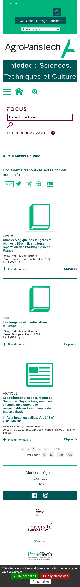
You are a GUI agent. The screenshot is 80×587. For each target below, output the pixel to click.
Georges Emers (33, 426)
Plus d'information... (20, 268)
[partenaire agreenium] (40, 541)
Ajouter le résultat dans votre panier (18, 184)
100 (60, 454)
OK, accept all (26, 576)
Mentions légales (40, 472)
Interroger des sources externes (50, 184)
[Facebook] (34, 495)
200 (69, 454)
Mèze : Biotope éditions (17, 334)
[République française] (40, 512)
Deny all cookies (56, 576)
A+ (15, 3)
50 (51, 454)
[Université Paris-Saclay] (40, 527)
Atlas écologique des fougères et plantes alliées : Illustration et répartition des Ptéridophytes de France (27, 245)
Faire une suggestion (28, 184)
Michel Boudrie (28, 255)
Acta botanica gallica (21, 417)
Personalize (40, 581)
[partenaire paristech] (40, 556)
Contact (40, 478)
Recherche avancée (26, 133)
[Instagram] (46, 495)
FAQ (40, 484)
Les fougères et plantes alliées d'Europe (25, 324)
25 (44, 454)
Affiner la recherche (39, 184)
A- (7, 3)
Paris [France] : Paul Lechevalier (23, 258)
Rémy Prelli (10, 255)
